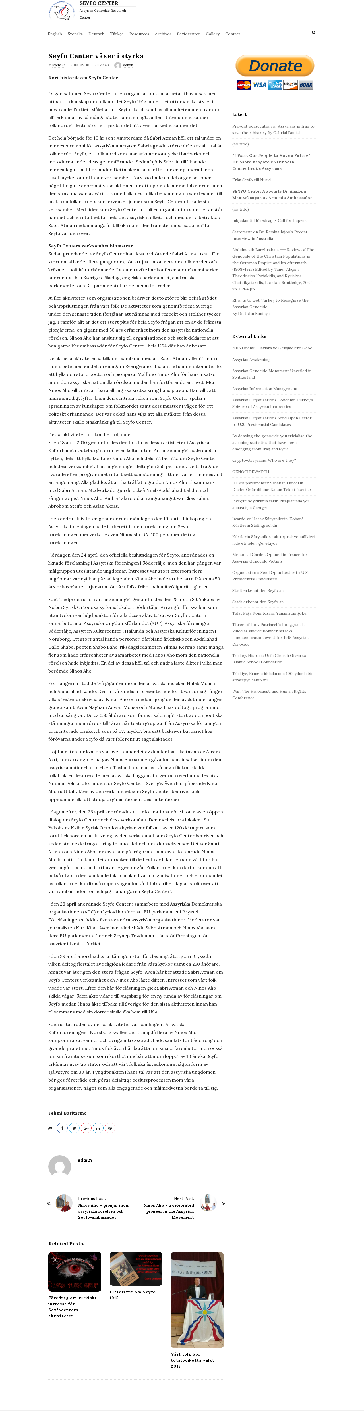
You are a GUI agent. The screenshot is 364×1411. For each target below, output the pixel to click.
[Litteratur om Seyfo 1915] (136, 1269)
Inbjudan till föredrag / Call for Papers (269, 220)
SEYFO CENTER (99, 3)
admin (128, 65)
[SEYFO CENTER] (63, 10)
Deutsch (96, 33)
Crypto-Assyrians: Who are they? (264, 460)
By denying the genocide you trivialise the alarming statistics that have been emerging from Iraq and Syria (272, 442)
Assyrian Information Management (265, 388)
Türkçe (117, 33)
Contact (232, 33)
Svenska (75, 33)
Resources (139, 33)
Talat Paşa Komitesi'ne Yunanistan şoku (269, 613)
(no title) (240, 144)
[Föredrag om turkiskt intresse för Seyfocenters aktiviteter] (74, 1272)
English (55, 33)
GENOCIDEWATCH (250, 471)
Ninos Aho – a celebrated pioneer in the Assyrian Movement (169, 1211)
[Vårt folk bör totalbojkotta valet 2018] (197, 1300)
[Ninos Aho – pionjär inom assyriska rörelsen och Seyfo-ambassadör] (64, 1203)
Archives (163, 33)
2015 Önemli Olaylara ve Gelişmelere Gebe (272, 348)
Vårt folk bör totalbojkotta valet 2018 (192, 1360)
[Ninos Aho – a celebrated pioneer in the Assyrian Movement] (208, 1203)
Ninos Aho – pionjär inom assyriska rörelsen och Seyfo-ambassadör (104, 1211)
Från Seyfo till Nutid (251, 179)
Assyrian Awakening (251, 359)
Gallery (213, 33)
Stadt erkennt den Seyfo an (258, 590)
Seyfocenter (188, 33)
